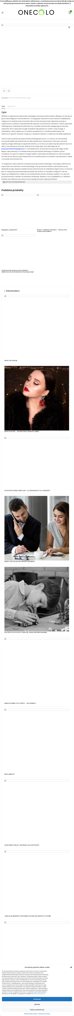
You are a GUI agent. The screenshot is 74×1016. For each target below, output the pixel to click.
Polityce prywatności (39, 993)
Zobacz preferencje (37, 1010)
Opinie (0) (11, 106)
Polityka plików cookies (30, 1013)
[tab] (3, 106)
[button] (71, 967)
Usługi (29, 98)
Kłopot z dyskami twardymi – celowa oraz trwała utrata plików (52, 230)
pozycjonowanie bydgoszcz (12, 149)
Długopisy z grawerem (9, 230)
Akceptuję (37, 999)
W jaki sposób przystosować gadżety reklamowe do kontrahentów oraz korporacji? (17, 271)
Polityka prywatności (44, 1013)
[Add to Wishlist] (4, 91)
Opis (3, 106)
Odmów (37, 1004)
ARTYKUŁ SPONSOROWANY (17, 98)
